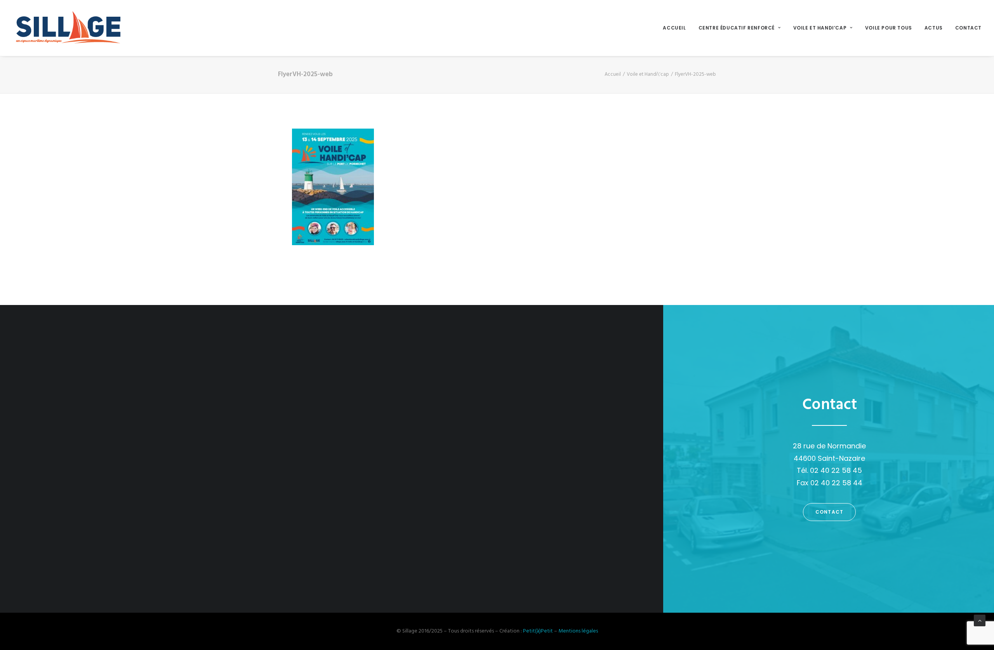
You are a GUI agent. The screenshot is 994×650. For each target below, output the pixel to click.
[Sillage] (67, 27)
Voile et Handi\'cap (648, 74)
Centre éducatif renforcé (737, 27)
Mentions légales (578, 631)
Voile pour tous (888, 27)
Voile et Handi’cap (820, 27)
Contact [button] (829, 512)
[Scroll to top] (979, 620)
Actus (933, 27)
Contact (968, 27)
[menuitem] (677, 28)
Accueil (674, 27)
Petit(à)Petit (538, 631)
